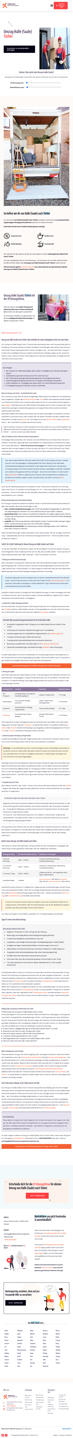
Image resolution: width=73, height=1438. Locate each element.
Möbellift (46, 647)
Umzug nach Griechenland (31, 1057)
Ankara (33, 399)
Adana (54, 419)
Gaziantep (65, 419)
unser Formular (47, 1268)
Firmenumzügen (50, 1108)
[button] (52, 5)
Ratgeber (55, 1435)
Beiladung (6, 715)
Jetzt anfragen (37, 1195)
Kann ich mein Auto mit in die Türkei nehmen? (20, 1041)
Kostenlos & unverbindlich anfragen (18, 49)
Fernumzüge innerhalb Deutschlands (48, 1069)
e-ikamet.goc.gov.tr (58, 580)
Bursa (49, 419)
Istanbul (26, 399)
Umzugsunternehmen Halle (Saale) (20, 1435)
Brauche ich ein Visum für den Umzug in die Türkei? (22, 1031)
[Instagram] (6, 1435)
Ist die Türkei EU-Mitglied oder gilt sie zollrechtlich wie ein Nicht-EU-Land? (30, 1029)
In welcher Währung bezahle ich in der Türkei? (20, 1036)
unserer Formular (27, 267)
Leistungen (44, 612)
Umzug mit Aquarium (49, 644)
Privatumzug (18, 981)
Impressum (62, 1435)
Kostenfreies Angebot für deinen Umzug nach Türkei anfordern (37, 666)
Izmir (41, 399)
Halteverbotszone (55, 881)
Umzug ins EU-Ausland (23, 1066)
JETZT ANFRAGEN (15, 1303)
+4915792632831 (10, 1240)
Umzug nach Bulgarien (57, 1057)
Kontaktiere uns (19, 1138)
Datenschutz (69, 1435)
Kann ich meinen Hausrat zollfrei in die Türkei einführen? (24, 1033)
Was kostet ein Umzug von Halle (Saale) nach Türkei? (23, 1012)
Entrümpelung (27, 990)
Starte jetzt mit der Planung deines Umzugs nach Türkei (36, 1146)
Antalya (7, 405)
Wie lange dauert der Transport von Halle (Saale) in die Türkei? (26, 1038)
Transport (28, 725)
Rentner (24, 419)
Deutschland (13, 475)
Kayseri (68, 785)
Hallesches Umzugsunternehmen (9, 333)
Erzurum (12, 731)
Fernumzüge (13, 1108)
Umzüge (7, 609)
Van (3, 731)
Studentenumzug (15, 896)
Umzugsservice (48, 981)
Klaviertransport (56, 633)
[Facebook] (3, 1435)
